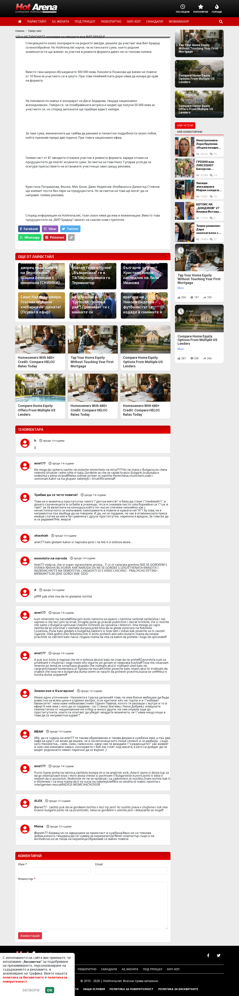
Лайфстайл (34, 30)
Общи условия (94, 989)
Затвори (31, 990)
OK (49, 990)
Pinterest (57, 237)
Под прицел (152, 969)
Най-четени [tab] (185, 125)
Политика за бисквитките (178, 989)
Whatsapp (32, 237)
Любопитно (86, 969)
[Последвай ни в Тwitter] (218, 955)
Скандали (109, 969)
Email (99, 864)
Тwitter (73, 229)
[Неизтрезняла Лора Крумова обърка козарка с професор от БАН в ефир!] (184, 146)
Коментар (26, 878)
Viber (52, 229)
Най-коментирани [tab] (189, 131)
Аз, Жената (130, 969)
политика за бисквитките (23, 977)
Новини (19, 30)
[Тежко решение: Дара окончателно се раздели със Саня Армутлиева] (184, 232)
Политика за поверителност (131, 989)
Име (22, 864)
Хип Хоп (173, 969)
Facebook (31, 229)
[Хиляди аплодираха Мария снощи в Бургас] (184, 189)
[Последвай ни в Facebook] (208, 955)
